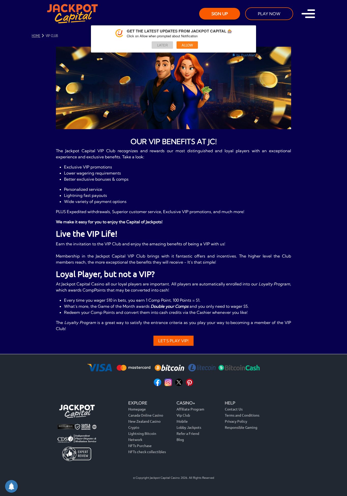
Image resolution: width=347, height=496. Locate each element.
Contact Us (234, 409)
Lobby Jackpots (189, 427)
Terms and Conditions (242, 415)
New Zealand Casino (144, 421)
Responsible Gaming (241, 427)
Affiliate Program (190, 409)
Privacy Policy (236, 421)
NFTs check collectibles (147, 451)
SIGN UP (219, 13)
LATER (162, 45)
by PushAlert (246, 55)
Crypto (133, 427)
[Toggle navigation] (308, 13)
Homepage (137, 409)
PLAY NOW (269, 13)
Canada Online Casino (145, 415)
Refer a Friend (188, 433)
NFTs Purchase (140, 445)
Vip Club (183, 415)
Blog (180, 439)
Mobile (182, 421)
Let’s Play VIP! (173, 340)
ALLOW (187, 45)
